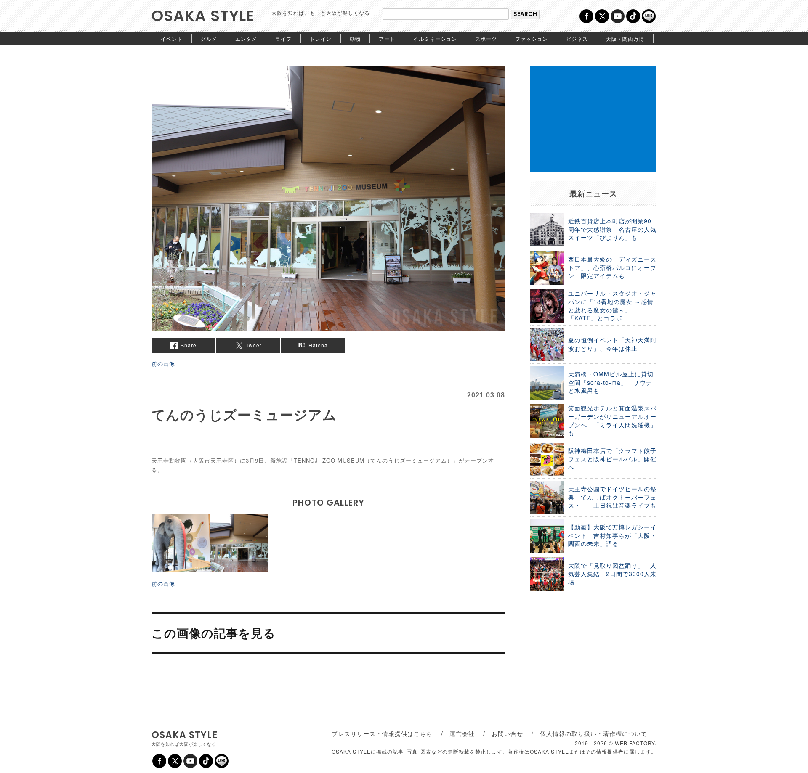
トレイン (321, 38)
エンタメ (246, 38)
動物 (355, 38)
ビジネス (577, 38)
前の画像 (163, 364)
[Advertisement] (593, 119)
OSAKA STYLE (203, 15)
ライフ (283, 38)
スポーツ (486, 38)
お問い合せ (507, 733)
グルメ (209, 38)
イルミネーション (435, 38)
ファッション (531, 38)
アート (387, 38)
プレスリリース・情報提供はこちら (382, 733)
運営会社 (462, 733)
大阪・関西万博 (625, 38)
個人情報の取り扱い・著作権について (593, 733)
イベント (172, 38)
